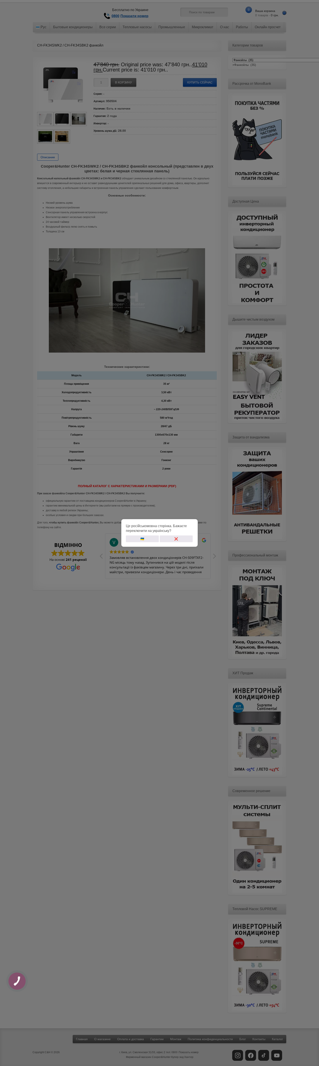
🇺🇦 (142, 539)
